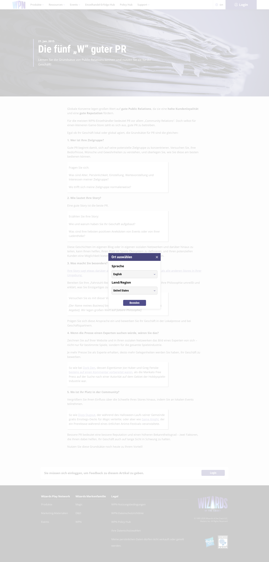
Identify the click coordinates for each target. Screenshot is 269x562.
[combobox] (131, 274)
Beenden (134, 302)
